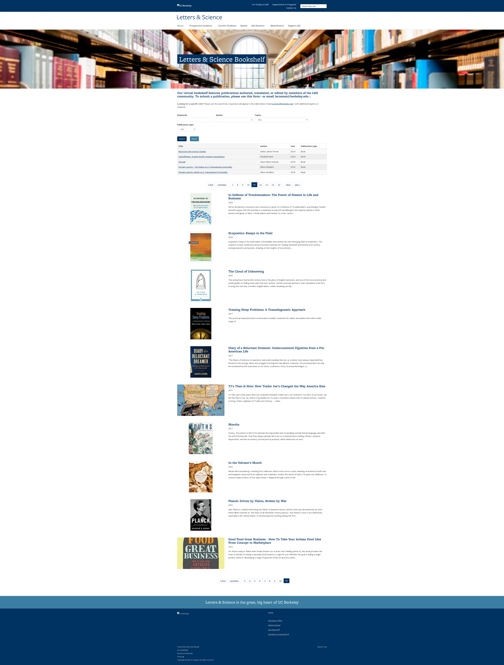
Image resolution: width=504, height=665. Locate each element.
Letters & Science (199, 17)
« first (211, 185)
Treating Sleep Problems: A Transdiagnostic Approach (266, 310)
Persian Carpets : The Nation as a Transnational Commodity (205, 167)
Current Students (227, 25)
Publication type (185, 124)
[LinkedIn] (185, 618)
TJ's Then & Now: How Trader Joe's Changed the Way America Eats (276, 386)
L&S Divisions (258, 25)
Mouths (233, 424)
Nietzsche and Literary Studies (192, 151)
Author (219, 115)
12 (261, 185)
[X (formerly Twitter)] (179, 618)
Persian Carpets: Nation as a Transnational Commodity (203, 172)
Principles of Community (278, 634)
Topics (258, 115)
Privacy (180, 657)
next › (289, 185)
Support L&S (294, 25)
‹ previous (222, 185)
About (180, 25)
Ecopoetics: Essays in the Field (250, 233)
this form (254, 96)
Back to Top (322, 647)
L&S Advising (274, 630)
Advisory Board (274, 625)
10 (249, 185)
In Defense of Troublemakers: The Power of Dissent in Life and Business (273, 196)
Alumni (243, 25)
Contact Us (291, 8)
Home (270, 613)
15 (280, 185)
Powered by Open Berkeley (188, 647)
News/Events (277, 25)
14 (274, 185)
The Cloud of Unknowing (246, 271)
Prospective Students (201, 25)
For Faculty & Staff (260, 4)
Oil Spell (181, 162)
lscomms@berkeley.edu (292, 96)
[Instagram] (190, 618)
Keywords (182, 115)
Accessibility (182, 650)
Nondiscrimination (185, 653)
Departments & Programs (284, 4)
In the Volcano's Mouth (245, 463)
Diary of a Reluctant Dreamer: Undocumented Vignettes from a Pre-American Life (276, 349)
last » (298, 185)
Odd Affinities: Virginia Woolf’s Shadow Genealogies (201, 156)
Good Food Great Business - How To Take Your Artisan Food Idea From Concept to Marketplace (274, 541)
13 (268, 185)
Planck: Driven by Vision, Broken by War (257, 501)
